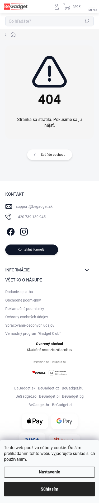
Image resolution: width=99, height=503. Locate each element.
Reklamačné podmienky (24, 309)
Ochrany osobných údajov (26, 317)
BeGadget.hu (72, 388)
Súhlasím (49, 489)
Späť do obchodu (53, 155)
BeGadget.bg (73, 396)
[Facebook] (10, 231)
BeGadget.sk (24, 388)
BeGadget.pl (49, 396)
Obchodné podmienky (23, 300)
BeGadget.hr (39, 405)
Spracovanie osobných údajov (29, 325)
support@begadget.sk (34, 206)
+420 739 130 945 (31, 217)
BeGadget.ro (26, 396)
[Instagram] (23, 231)
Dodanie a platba (19, 292)
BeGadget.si (62, 405)
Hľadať (87, 21)
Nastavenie (49, 471)
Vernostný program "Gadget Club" (32, 333)
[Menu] (92, 6)
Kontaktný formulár (32, 249)
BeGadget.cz (48, 388)
